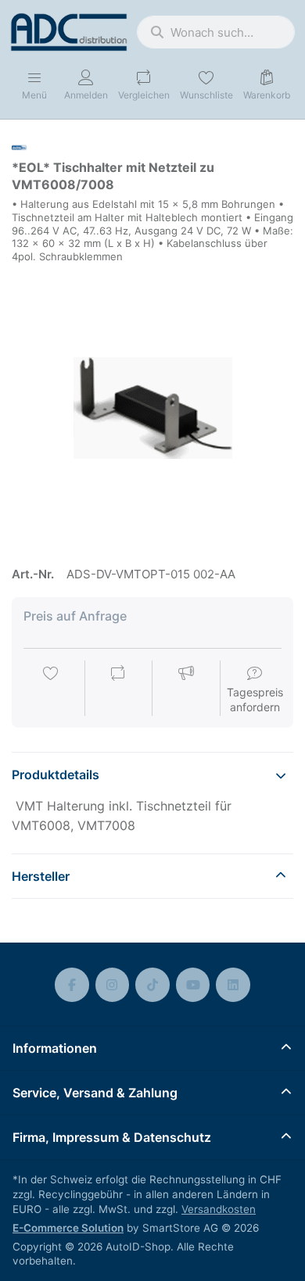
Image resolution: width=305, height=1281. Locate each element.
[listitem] (152, 408)
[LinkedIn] (233, 985)
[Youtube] (193, 985)
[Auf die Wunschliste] (51, 689)
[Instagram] (112, 985)
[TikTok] (152, 985)
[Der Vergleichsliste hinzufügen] (118, 689)
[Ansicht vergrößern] (152, 408)
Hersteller (41, 876)
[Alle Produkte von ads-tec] (21, 146)
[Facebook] (72, 985)
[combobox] (216, 32)
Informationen (55, 1048)
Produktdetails (55, 774)
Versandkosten (218, 1209)
